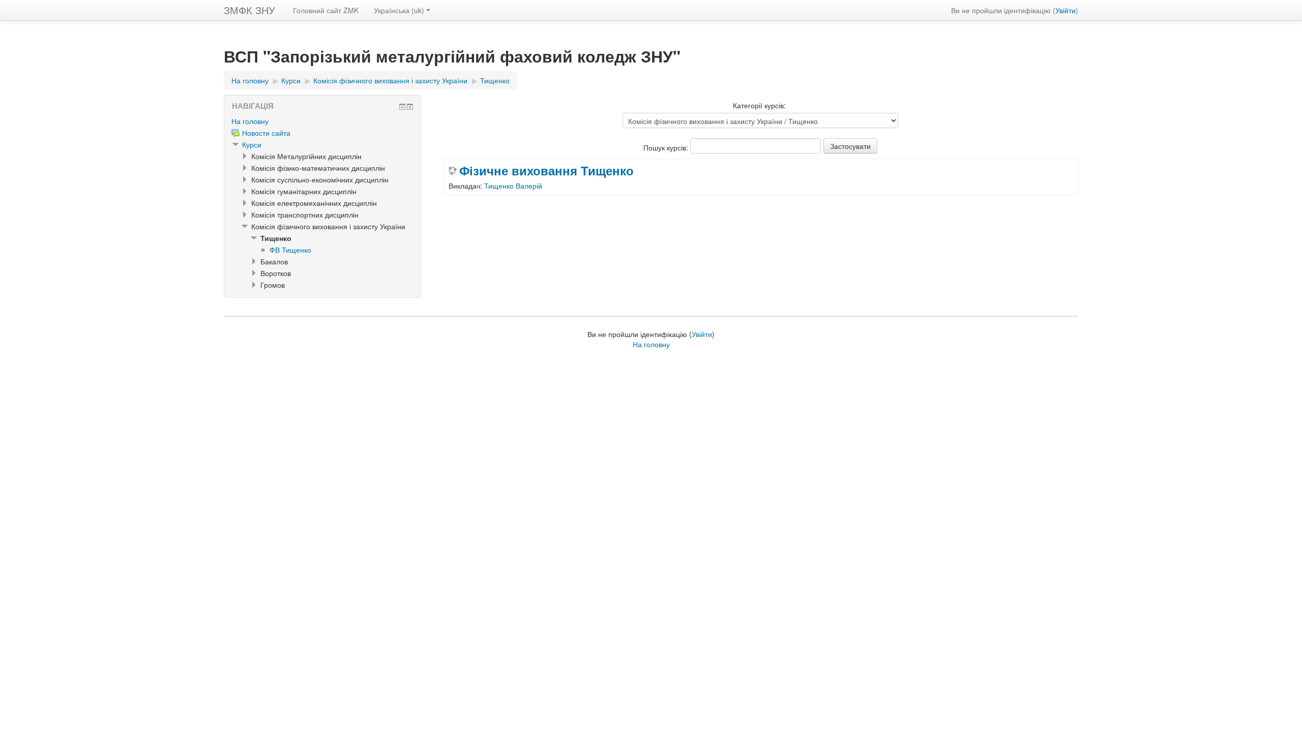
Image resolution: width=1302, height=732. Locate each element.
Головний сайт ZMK (326, 10)
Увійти (1065, 10)
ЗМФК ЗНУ (249, 10)
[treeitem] (322, 121)
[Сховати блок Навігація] (402, 107)
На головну (250, 121)
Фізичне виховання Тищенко (546, 170)
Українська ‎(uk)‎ (399, 10)
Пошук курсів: (666, 147)
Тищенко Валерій (513, 185)
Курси (251, 144)
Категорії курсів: (759, 105)
